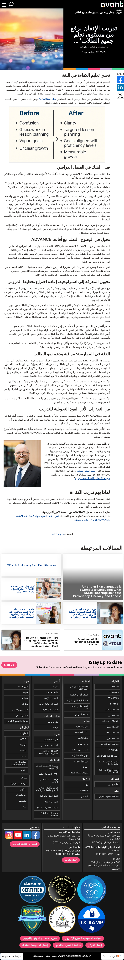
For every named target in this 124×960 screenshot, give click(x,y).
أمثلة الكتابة (83, 738)
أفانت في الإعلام (51, 698)
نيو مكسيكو (21, 795)
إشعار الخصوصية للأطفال (35, 945)
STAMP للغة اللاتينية (110, 744)
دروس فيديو (83, 744)
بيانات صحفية (52, 692)
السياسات (54, 760)
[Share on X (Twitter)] (120, 95)
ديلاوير (23, 789)
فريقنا (25, 692)
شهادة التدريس (81, 714)
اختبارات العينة (82, 726)
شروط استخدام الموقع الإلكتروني (40, 938)
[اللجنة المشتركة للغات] (62, 919)
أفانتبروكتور (113, 784)
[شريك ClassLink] (32, 890)
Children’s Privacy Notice (49, 814)
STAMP (115, 686)
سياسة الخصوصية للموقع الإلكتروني (47, 767)
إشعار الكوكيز (95, 945)
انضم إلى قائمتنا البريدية (24, 844)
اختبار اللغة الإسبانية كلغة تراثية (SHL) (108, 762)
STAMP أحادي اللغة (110, 721)
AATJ (23, 770)
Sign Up (9, 664)
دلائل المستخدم (81, 732)
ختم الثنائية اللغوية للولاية (77, 700)
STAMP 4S (114, 692)
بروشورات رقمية (81, 761)
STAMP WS (113, 698)
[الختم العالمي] (62, 890)
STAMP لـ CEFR (111, 710)
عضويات (24, 778)
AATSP (23, 745)
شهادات (24, 698)
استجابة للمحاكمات (49, 710)
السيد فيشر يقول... (86, 471)
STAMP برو (113, 715)
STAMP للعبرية (112, 738)
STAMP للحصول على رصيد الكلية (79, 687)
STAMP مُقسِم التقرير (109, 796)
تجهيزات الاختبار (51, 802)
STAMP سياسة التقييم (48, 774)
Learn (54, 534)
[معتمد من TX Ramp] (91, 919)
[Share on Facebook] (120, 79)
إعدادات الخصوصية (11, 956)
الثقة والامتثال (22, 715)
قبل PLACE (113, 750)
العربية (113, 956)
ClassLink (83, 790)
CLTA (23, 756)
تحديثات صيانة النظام (79, 773)
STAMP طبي (113, 727)
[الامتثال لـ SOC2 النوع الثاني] (91, 890)
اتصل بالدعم (71, 860)
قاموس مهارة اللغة (80, 749)
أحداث (85, 767)
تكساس (22, 801)
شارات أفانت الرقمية (79, 695)
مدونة (119, 10)
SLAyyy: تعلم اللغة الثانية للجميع (92, 478)
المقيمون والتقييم (20, 710)
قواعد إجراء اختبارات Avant (49, 780)
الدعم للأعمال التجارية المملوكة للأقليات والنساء (47, 789)
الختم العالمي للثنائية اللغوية (79, 707)
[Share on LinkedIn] (120, 87)
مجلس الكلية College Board (18, 763)
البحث (55, 727)
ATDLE (23, 751)
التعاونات (24, 733)
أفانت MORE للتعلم (49, 745)
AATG (23, 739)
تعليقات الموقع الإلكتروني (17, 721)
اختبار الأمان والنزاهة (49, 796)
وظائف (25, 704)
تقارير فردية (52, 722)
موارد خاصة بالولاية (80, 755)
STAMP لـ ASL (112, 733)
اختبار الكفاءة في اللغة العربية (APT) (109, 771)
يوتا (24, 807)
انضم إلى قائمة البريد (48, 704)
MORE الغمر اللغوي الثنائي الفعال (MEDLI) (48, 752)
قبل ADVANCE (47, 99)
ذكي (86, 785)
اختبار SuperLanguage (108, 756)
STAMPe (114, 704)
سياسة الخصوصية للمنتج (47, 807)
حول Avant (23, 686)
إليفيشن (84, 796)
